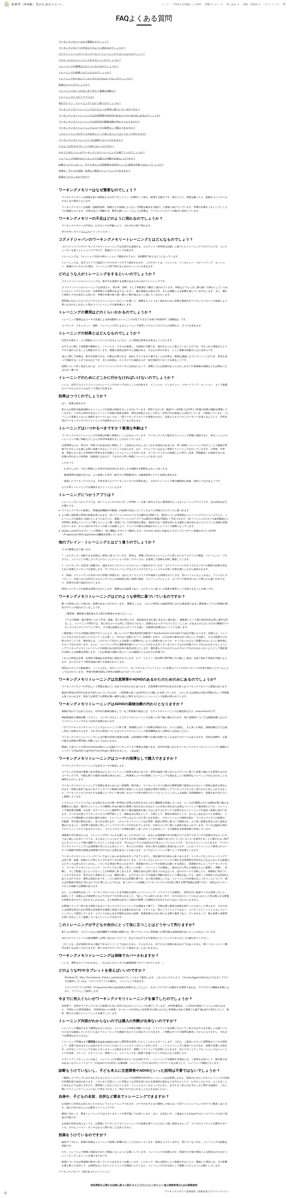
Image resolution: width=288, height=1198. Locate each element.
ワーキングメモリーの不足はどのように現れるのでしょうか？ (92, 47)
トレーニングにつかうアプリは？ (77, 97)
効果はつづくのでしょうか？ (74, 84)
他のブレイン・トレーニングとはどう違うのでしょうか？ (90, 103)
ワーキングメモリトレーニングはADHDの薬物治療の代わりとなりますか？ (99, 121)
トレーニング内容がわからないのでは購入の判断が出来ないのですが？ (97, 158)
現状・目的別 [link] (250, 4)
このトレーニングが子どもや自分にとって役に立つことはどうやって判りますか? (102, 134)
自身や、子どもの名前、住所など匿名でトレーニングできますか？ (95, 170)
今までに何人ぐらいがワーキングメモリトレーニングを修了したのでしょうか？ (102, 152)
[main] (144, 20)
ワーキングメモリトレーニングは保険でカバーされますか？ (91, 140)
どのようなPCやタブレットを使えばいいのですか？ (86, 146)
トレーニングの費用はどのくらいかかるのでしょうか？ (89, 66)
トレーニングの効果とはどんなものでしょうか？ (85, 72)
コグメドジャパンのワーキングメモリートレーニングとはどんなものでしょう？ (102, 54)
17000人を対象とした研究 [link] (187, 4)
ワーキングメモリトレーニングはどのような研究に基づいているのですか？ (99, 109)
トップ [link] (165, 4)
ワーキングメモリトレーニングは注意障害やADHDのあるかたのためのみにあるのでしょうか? (109, 115)
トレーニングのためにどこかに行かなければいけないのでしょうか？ (96, 78)
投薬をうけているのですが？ (74, 176)
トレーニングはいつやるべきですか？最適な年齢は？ (87, 91)
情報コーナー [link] (212, 4)
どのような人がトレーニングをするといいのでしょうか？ (90, 60)
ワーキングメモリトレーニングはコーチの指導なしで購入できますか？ (97, 127)
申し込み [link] (231, 4)
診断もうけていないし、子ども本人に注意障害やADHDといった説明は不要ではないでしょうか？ (111, 164)
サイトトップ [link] (272, 4)
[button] (284, 4)
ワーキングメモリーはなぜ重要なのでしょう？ (84, 41)
